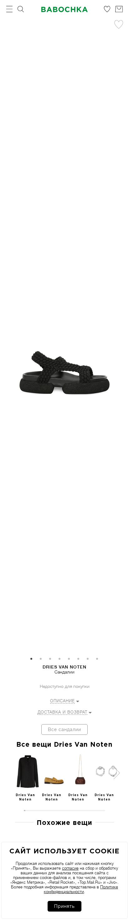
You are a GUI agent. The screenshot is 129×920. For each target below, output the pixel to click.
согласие (70, 868)
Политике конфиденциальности (81, 889)
